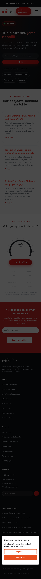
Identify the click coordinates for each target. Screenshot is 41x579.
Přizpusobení (20, 551)
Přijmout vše (20, 557)
